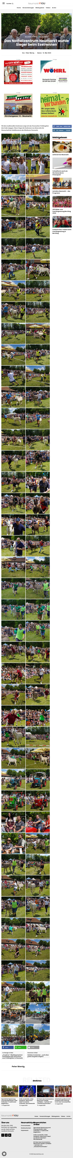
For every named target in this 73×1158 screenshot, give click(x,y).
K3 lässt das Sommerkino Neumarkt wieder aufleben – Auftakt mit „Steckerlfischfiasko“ (45, 1101)
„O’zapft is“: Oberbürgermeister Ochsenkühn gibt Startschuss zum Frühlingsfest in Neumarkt (12, 1056)
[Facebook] (2, 1135)
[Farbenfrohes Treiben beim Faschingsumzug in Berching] (62, 222)
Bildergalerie (31, 37)
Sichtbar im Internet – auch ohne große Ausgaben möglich (38, 1055)
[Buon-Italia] (18, 105)
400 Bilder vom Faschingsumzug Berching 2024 (61, 211)
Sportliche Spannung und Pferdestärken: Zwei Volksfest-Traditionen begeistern (9, 1101)
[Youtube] (9, 1135)
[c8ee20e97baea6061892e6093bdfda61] (54, 72)
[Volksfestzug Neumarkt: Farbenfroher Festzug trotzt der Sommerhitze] (63, 1091)
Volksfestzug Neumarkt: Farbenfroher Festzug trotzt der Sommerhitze (63, 1100)
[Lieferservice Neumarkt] (62, 147)
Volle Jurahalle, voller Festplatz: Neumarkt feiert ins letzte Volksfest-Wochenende (27, 1101)
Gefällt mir (67, 126)
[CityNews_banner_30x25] (18, 72)
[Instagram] (6, 1135)
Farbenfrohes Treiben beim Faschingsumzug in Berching (61, 231)
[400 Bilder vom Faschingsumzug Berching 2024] (62, 201)
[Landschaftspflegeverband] (54, 105)
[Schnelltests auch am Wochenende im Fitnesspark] (62, 163)
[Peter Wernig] (5, 1066)
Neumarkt (43, 37)
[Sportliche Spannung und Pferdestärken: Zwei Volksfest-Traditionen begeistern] (9, 1091)
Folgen (68, 130)
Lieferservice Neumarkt (60, 155)
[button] (10, 3)
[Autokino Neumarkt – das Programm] (62, 183)
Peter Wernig (30, 53)
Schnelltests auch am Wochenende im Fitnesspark (60, 173)
